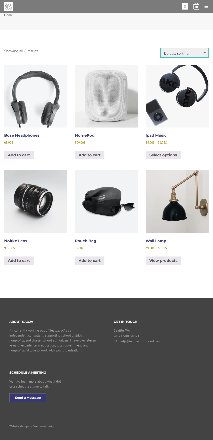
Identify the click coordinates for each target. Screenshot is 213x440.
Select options (163, 155)
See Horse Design (44, 426)
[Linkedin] (185, 6)
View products (163, 260)
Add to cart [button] (19, 155)
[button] (206, 6)
